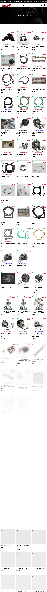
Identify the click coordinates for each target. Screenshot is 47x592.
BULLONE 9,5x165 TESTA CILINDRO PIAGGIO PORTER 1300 (7, 383)
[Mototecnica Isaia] (9, 5)
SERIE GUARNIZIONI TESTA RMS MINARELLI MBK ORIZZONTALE (7, 430)
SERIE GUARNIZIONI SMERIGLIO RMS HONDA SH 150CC (22, 501)
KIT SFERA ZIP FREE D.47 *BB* (23, 567)
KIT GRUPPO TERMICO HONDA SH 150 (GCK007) (8, 312)
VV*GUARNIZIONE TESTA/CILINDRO (5, 177)
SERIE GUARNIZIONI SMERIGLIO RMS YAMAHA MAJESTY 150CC (22, 454)
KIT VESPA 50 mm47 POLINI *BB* (22, 546)
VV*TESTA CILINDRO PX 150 (7, 68)
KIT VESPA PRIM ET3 (5, 545)
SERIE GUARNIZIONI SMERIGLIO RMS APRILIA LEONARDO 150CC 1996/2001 (38, 501)
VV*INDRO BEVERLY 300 (37, 154)
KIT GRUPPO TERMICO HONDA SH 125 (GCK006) (23, 312)
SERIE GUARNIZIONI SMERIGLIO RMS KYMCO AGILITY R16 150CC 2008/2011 (7, 478)
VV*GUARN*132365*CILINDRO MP (38, 244)
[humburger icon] (23, 5)
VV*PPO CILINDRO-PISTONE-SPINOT (38, 133)
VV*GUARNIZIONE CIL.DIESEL (23, 198)
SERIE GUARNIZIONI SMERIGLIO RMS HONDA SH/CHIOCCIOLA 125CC (6, 501)
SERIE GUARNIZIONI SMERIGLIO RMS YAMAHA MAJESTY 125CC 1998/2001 (38, 454)
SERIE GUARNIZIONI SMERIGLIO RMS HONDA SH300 (37, 478)
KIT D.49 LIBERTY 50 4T (21, 590)
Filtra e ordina (4, 25)
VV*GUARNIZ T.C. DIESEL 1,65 (38, 221)
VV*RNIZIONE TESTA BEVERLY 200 (8, 90)
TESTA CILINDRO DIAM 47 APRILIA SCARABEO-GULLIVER (7, 407)
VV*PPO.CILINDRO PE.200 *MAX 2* (22, 133)
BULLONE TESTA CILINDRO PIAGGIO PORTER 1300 (38, 358)
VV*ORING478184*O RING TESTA (6, 155)
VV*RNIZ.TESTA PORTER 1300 (38, 89)
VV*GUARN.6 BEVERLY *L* (22, 243)
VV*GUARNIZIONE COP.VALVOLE (36, 177)
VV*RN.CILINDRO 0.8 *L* (21, 111)
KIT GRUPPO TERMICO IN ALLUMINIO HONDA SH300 (38, 312)
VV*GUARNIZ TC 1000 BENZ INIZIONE (22, 222)
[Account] (41, 5)
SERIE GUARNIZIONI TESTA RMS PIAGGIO (38, 406)
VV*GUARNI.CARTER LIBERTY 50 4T (8, 244)
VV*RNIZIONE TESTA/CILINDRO (23, 68)
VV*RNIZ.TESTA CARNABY (7, 111)
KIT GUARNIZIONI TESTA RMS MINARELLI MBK (38, 568)
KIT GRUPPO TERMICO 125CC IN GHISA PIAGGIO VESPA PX (23, 288)
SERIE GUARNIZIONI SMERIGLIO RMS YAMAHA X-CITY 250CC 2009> (7, 454)
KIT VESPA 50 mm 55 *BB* (37, 545)
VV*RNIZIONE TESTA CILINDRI (38, 68)
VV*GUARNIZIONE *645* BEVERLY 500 (6, 222)
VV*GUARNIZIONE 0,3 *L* (37, 198)
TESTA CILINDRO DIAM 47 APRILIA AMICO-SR (22, 406)
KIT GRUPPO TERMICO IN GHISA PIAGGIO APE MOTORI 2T (7, 335)
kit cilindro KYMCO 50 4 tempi (38, 47)
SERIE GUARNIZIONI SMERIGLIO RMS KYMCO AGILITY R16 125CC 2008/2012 (23, 478)
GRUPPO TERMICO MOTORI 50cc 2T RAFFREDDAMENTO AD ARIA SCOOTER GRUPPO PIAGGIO (23, 359)
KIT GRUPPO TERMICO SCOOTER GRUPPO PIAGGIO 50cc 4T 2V (38, 289)
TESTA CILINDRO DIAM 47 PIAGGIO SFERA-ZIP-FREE (38, 383)
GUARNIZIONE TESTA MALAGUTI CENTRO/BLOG (22, 47)
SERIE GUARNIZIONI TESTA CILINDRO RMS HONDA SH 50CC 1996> (38, 430)
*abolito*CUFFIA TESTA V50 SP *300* (7, 47)
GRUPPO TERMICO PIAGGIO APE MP (7, 358)
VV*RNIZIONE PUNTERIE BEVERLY (21, 90)
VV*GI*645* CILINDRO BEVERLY (6, 288)
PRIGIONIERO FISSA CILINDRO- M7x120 (8, 524)
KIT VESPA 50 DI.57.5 (5, 567)
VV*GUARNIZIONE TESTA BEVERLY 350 (22, 177)
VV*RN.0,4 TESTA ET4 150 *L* (38, 111)
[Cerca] (38, 5)
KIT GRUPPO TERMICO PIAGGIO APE (21, 334)
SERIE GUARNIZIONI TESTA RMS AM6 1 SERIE (22, 430)
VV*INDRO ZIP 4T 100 (21, 154)
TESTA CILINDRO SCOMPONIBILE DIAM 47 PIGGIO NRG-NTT (21, 383)
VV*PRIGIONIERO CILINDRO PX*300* (7, 133)
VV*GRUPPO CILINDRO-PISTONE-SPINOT (6, 266)
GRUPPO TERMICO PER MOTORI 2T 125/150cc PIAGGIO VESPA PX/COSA (39, 335)
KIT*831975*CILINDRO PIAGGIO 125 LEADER (23, 524)
